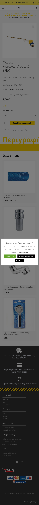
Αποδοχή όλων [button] (10, 256)
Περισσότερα (22, 252)
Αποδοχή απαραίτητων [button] (26, 256)
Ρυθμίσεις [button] (19, 260)
